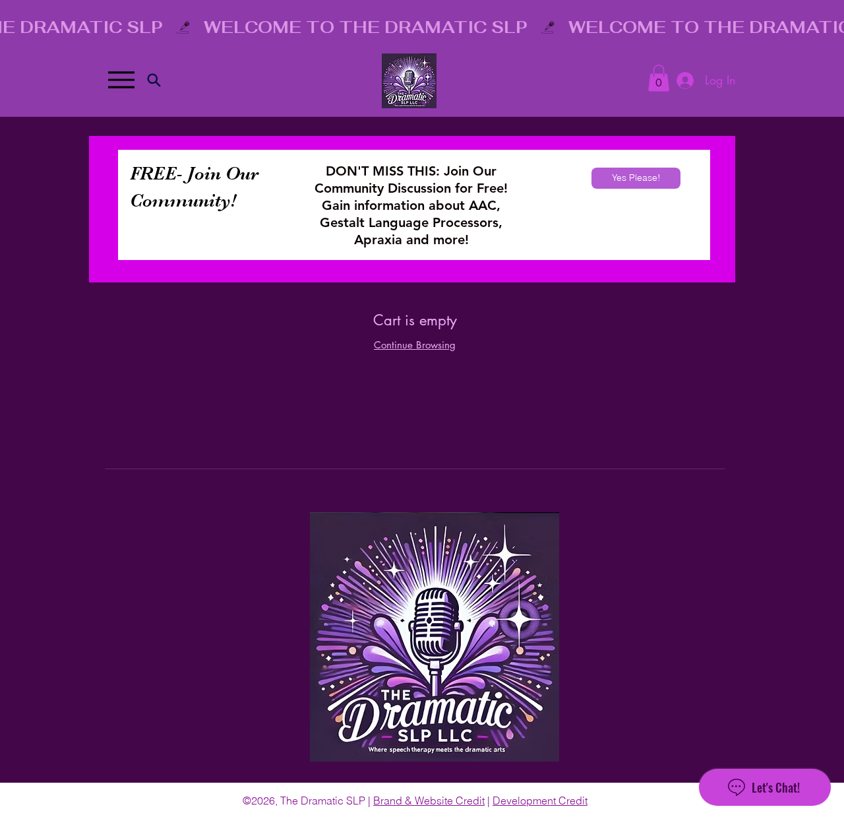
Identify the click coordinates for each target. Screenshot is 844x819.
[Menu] (121, 80)
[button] (659, 78)
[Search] (153, 79)
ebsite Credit (454, 800)
